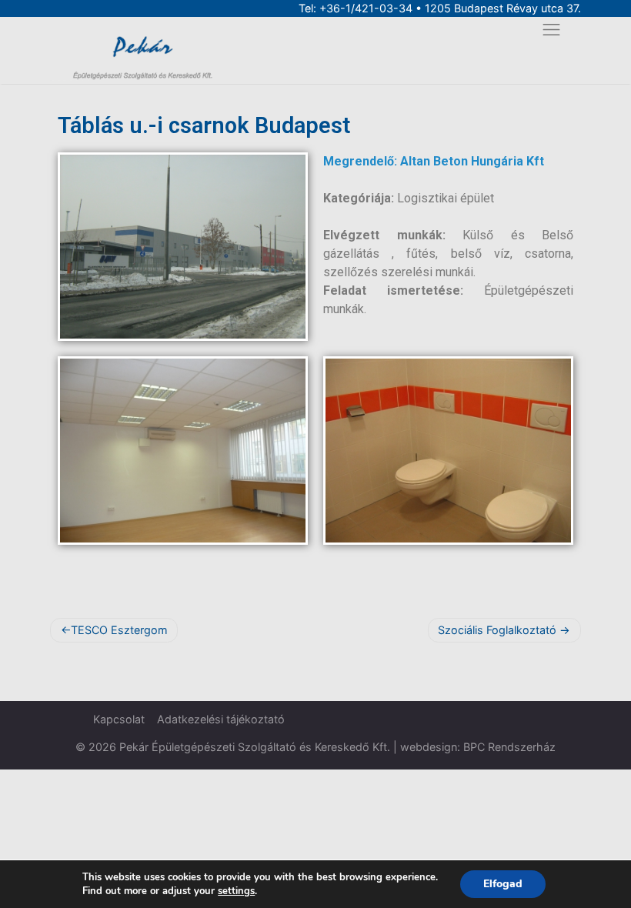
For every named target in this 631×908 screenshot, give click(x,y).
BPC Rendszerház (509, 746)
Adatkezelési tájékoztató (221, 719)
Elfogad (502, 883)
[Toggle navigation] (551, 30)
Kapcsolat (119, 719)
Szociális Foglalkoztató (497, 629)
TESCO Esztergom (119, 629)
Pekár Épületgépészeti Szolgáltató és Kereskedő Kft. (254, 746)
